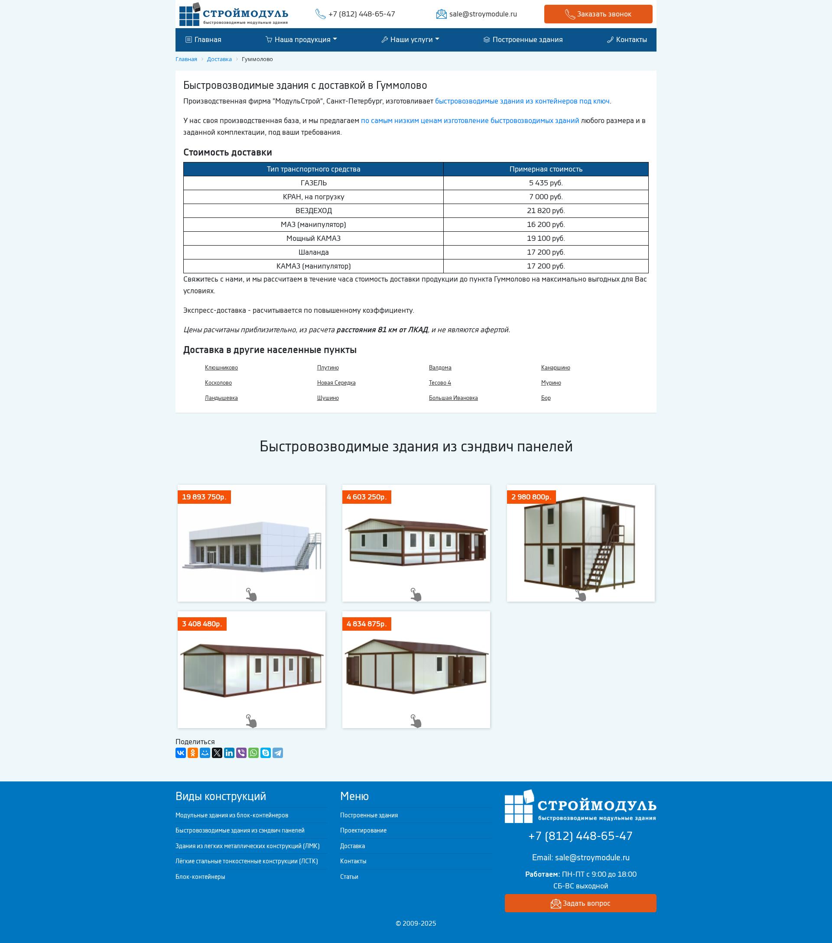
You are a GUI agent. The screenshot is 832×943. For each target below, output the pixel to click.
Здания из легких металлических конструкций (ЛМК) (248, 846)
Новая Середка (336, 382)
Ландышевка (221, 398)
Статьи (349, 877)
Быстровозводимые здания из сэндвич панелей (240, 830)
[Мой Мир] (205, 753)
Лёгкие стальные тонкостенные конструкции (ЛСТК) (247, 861)
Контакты (630, 39)
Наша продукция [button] (302, 39)
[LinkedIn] (229, 753)
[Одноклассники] (193, 753)
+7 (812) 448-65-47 (361, 14)
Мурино (551, 382)
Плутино (328, 367)
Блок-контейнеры (200, 877)
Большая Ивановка (453, 398)
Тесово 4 (440, 382)
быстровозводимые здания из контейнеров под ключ (522, 101)
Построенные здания (527, 39)
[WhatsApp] (253, 753)
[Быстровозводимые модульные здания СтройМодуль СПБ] (233, 13)
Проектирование (363, 830)
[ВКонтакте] (181, 753)
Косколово (218, 382)
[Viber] (241, 753)
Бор (546, 398)
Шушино (328, 398)
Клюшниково (221, 367)
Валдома (440, 367)
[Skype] (265, 753)
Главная (207, 39)
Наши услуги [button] (411, 39)
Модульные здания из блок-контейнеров (232, 815)
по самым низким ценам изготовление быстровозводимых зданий (470, 120)
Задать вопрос (586, 903)
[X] (217, 753)
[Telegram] (278, 753)
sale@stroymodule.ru (483, 14)
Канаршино (555, 367)
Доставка (352, 846)
